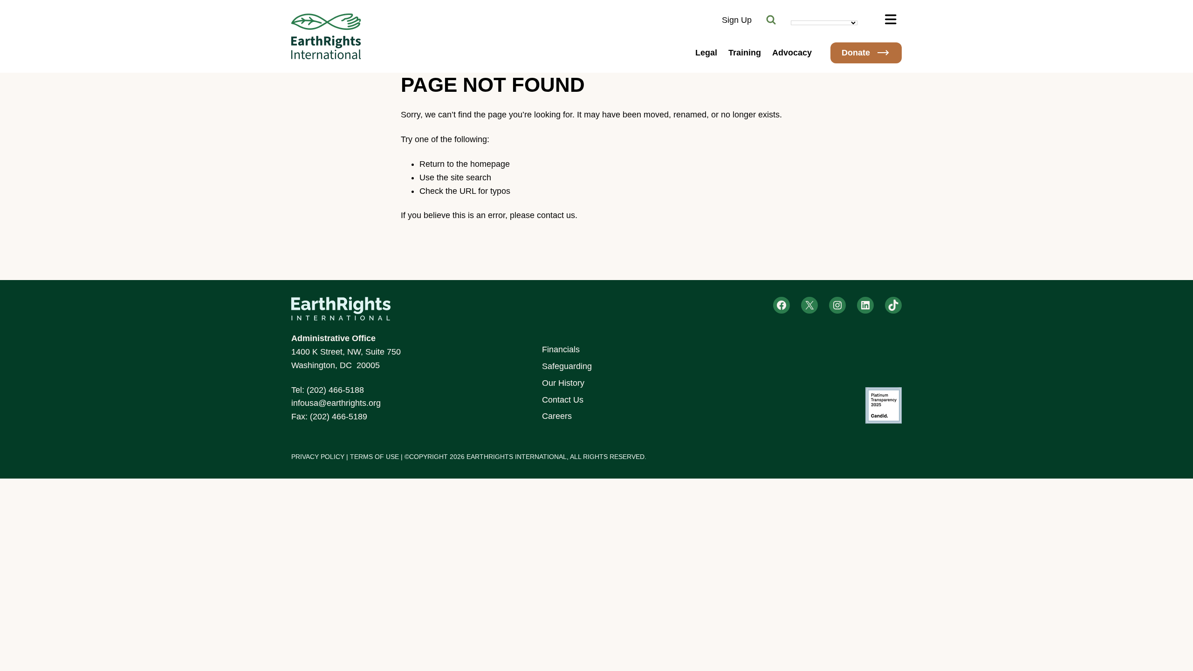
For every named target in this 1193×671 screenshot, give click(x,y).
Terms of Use (374, 456)
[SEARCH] (771, 20)
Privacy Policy (317, 456)
